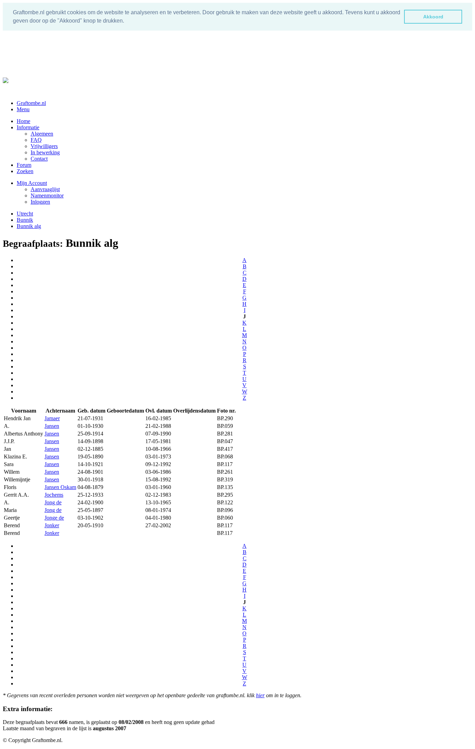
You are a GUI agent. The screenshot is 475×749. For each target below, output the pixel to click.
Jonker (52, 525)
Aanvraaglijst (45, 189)
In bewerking (45, 152)
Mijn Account (32, 183)
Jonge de (54, 518)
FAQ (36, 140)
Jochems (54, 495)
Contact (39, 159)
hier (260, 695)
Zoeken (25, 171)
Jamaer (52, 418)
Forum (24, 165)
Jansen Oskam (60, 487)
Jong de (53, 502)
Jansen (52, 426)
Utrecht (25, 214)
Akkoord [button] (433, 16)
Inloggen (40, 202)
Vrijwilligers (44, 146)
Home (23, 121)
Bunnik (25, 220)
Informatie (28, 127)
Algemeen (42, 134)
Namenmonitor (47, 195)
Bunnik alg (29, 226)
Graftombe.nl (31, 103)
